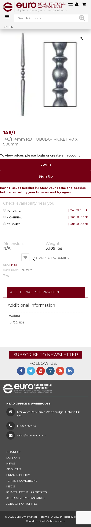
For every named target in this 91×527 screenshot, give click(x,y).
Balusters (25, 270)
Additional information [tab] (34, 292)
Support (13, 457)
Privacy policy (18, 475)
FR (11, 26)
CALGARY (13, 224)
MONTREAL (14, 217)
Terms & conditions (21, 480)
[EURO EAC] (35, 7)
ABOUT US (13, 469)
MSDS (10, 486)
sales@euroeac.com (31, 435)
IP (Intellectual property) (26, 492)
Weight (52, 243)
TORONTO (14, 210)
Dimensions (14, 243)
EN (6, 26)
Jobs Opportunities (22, 503)
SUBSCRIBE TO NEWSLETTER (45, 354)
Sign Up (46, 176)
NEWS (10, 463)
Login (45, 164)
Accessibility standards (25, 498)
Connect (13, 452)
